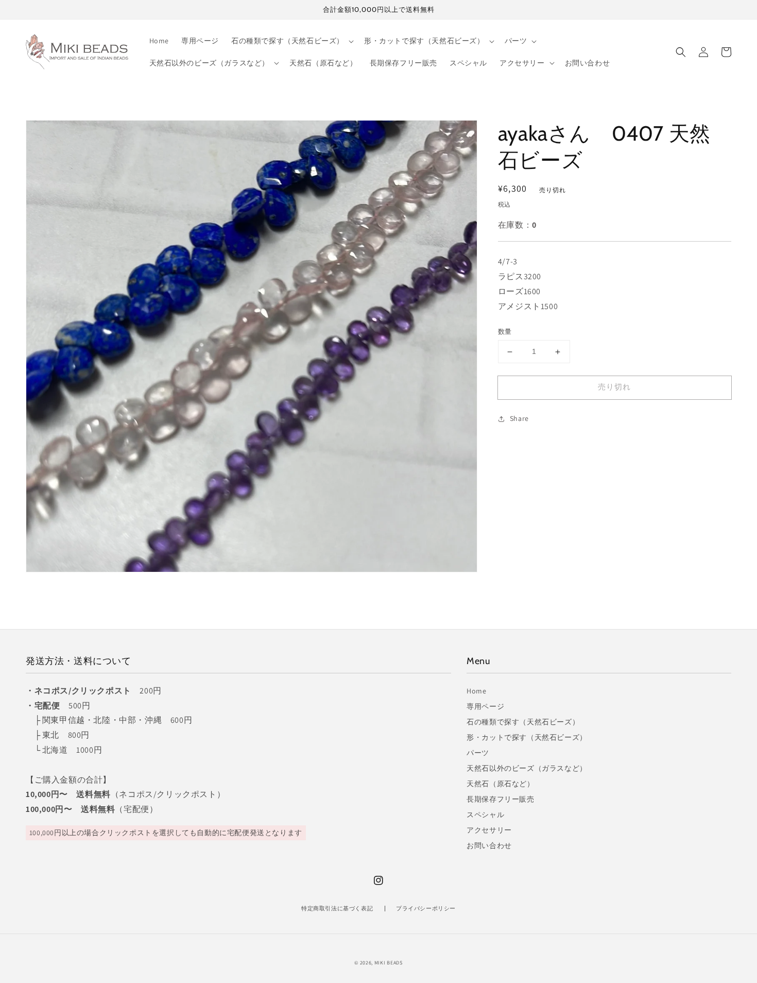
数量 (505, 332)
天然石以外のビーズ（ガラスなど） (527, 768)
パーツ (478, 752)
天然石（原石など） (500, 783)
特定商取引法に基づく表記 (337, 908)
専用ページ (485, 706)
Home (476, 691)
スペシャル (485, 814)
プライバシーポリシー (426, 908)
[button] (680, 52)
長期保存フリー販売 (500, 799)
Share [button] (519, 418)
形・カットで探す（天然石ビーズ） (527, 737)
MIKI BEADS (388, 962)
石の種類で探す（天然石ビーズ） (523, 721)
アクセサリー (489, 830)
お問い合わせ (489, 845)
